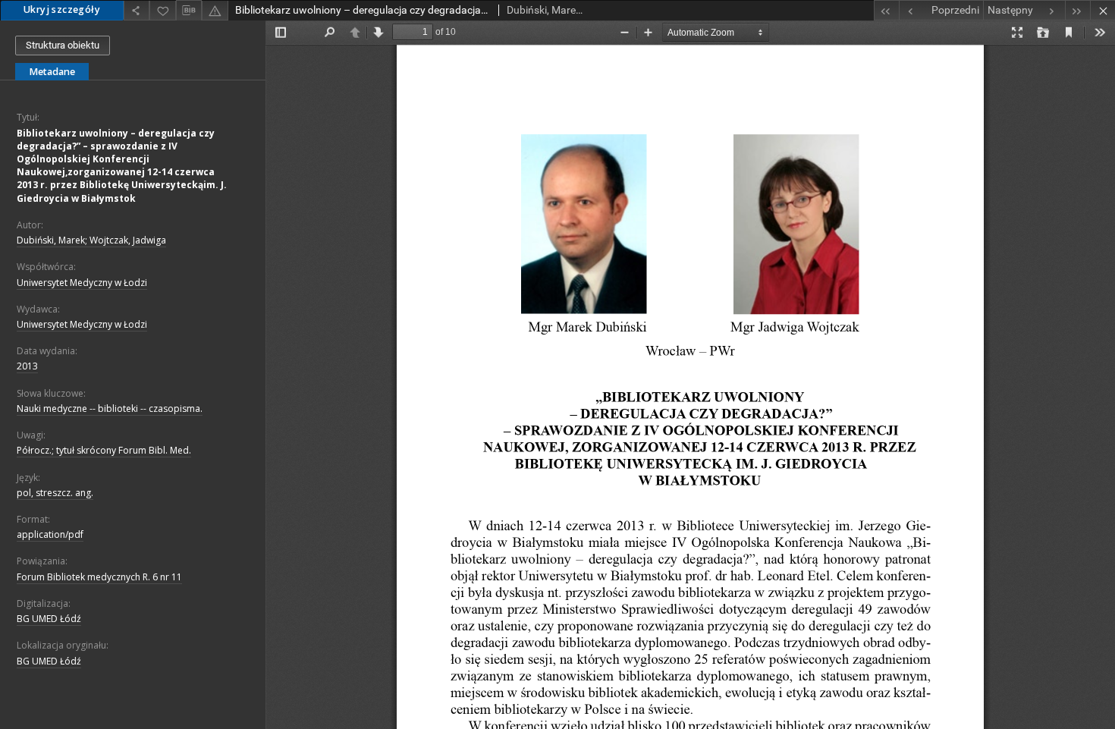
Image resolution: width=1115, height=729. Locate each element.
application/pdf (50, 534)
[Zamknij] (1102, 10)
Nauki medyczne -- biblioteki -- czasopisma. (110, 408)
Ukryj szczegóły (62, 9)
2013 (27, 366)
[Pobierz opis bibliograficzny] (189, 10)
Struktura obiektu (62, 45)
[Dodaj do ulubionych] (162, 10)
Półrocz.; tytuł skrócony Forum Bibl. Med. (104, 450)
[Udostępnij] (136, 10)
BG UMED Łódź (49, 618)
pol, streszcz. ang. (55, 492)
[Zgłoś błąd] (215, 10)
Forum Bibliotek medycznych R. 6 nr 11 (99, 576)
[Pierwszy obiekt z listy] (886, 10)
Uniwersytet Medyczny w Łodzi (82, 282)
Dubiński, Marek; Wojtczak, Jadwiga (91, 240)
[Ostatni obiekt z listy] (1077, 10)
